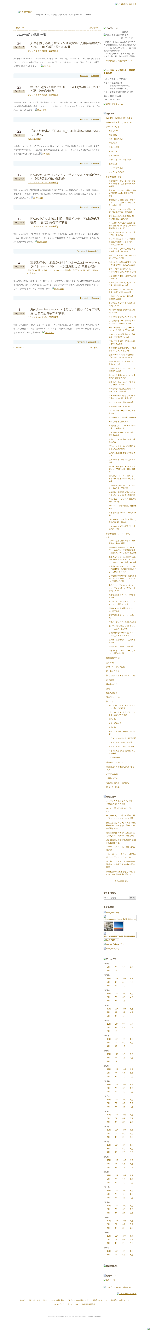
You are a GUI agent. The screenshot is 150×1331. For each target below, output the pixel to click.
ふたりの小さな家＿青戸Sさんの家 (122, 317)
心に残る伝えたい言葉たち (117, 783)
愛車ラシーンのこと (114, 697)
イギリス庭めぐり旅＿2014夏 (120, 742)
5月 (123, 982)
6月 (123, 967)
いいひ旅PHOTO (115, 758)
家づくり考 (113, 131)
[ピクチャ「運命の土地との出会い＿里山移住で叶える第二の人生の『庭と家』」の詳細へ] (120, 933)
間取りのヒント (115, 135)
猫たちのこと (112, 693)
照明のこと (113, 164)
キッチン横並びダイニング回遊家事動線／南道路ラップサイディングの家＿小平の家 (122, 241)
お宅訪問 (110, 680)
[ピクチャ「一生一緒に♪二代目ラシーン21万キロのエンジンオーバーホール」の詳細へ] (114, 944)
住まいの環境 (114, 147)
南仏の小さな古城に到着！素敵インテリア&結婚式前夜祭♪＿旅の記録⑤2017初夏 (65, 220)
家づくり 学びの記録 (115, 667)
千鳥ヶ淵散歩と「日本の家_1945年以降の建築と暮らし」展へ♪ (65, 132)
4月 (131, 982)
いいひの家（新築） (114, 177)
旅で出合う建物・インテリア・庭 (120, 675)
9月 (131, 993)
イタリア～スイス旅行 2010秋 (121, 746)
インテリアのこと (116, 168)
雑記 (108, 688)
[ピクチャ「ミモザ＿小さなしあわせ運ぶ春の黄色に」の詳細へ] (111, 940)
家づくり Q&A (73, 1304)
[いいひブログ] (25, 12)
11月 (117, 978)
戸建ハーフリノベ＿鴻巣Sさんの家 (122, 622)
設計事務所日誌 (113, 658)
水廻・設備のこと (116, 156)
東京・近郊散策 (34, 139)
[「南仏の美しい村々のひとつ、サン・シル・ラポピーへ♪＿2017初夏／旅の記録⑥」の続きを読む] (37, 198)
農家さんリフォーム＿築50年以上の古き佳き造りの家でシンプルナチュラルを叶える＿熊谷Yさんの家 (122, 559)
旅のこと (110, 701)
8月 (108, 967)
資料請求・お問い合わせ (120, 1300)
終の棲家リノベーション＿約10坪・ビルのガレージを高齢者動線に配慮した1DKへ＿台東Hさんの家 (123, 550)
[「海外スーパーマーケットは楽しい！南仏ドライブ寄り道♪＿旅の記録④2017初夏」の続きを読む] (48, 332)
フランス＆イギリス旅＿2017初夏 (42, 51)
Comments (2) (93, 342)
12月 (109, 978)
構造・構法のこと (116, 139)
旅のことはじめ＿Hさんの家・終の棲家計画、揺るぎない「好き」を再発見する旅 (121, 826)
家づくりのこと (113, 127)
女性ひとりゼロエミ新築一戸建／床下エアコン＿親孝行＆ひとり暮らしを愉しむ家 (122, 202)
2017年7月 (20, 28)
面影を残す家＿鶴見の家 (118, 422)
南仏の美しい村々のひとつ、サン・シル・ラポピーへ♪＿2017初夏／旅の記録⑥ (65, 176)
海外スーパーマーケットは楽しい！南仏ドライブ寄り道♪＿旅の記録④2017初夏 (65, 311)
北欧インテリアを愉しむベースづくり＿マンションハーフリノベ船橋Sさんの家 (122, 588)
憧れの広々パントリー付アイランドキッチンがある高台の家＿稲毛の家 (122, 478)
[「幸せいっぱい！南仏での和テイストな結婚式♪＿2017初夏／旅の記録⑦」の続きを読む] (41, 110)
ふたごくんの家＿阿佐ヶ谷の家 (121, 402)
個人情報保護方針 (88, 1304)
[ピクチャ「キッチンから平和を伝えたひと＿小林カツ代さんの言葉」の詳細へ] (111, 912)
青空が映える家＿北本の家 (119, 406)
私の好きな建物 (113, 671)
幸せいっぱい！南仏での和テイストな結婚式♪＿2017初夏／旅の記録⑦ (65, 88)
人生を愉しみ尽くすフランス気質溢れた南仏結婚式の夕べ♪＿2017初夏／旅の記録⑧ (65, 44)
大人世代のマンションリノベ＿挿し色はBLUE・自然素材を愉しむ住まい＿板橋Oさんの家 (122, 569)
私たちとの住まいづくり (38, 1300)
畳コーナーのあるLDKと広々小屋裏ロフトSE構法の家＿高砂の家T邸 (122, 469)
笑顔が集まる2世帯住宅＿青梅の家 (122, 417)
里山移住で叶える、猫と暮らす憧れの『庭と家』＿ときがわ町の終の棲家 (122, 183)
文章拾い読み (112, 778)
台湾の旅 (112, 727)
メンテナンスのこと (117, 172)
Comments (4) (93, 251)
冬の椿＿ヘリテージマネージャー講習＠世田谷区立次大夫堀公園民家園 (120, 864)
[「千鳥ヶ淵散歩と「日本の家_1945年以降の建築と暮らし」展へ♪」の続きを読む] (45, 154)
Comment (95, 76)
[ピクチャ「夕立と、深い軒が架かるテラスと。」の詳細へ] (120, 916)
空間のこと (34, 273)
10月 (124, 978)
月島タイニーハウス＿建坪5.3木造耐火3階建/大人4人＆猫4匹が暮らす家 (122, 193)
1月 (116, 970)
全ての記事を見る (121, 881)
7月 (116, 967)
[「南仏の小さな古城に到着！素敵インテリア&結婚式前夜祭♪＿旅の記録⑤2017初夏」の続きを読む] (41, 242)
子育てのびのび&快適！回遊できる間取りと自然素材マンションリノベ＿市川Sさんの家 (122, 578)
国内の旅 (112, 719)
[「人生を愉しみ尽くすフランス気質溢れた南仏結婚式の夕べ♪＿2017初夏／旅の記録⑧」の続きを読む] (46, 66)
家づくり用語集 (113, 787)
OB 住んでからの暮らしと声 (78, 1300)
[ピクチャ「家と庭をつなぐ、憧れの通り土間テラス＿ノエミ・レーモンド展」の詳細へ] (108, 923)
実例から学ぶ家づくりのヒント (119, 122)
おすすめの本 (112, 774)
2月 (108, 970)
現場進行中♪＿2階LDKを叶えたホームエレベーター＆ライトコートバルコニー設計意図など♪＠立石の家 (65, 264)
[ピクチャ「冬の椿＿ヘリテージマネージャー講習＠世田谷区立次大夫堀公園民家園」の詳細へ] (111, 948)
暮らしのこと (112, 684)
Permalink (84, 76)
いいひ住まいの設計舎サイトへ (119, 61)
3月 (131, 967)
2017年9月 (94, 28)
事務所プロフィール (100, 1300)
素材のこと (113, 151)
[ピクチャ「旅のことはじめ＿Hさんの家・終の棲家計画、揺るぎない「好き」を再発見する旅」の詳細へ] (119, 923)
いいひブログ (59, 1304)
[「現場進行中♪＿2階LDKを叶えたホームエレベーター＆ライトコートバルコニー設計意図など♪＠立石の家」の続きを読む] (58, 288)
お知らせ (110, 662)
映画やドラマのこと (114, 762)
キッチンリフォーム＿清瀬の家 (121, 646)
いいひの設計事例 (57, 1300)
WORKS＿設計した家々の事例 (119, 118)
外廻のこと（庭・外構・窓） (120, 160)
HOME (22, 1300)
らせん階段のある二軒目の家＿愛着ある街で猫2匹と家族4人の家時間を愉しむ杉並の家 (122, 225)
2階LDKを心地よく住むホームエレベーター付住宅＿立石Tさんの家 (56, 270)
